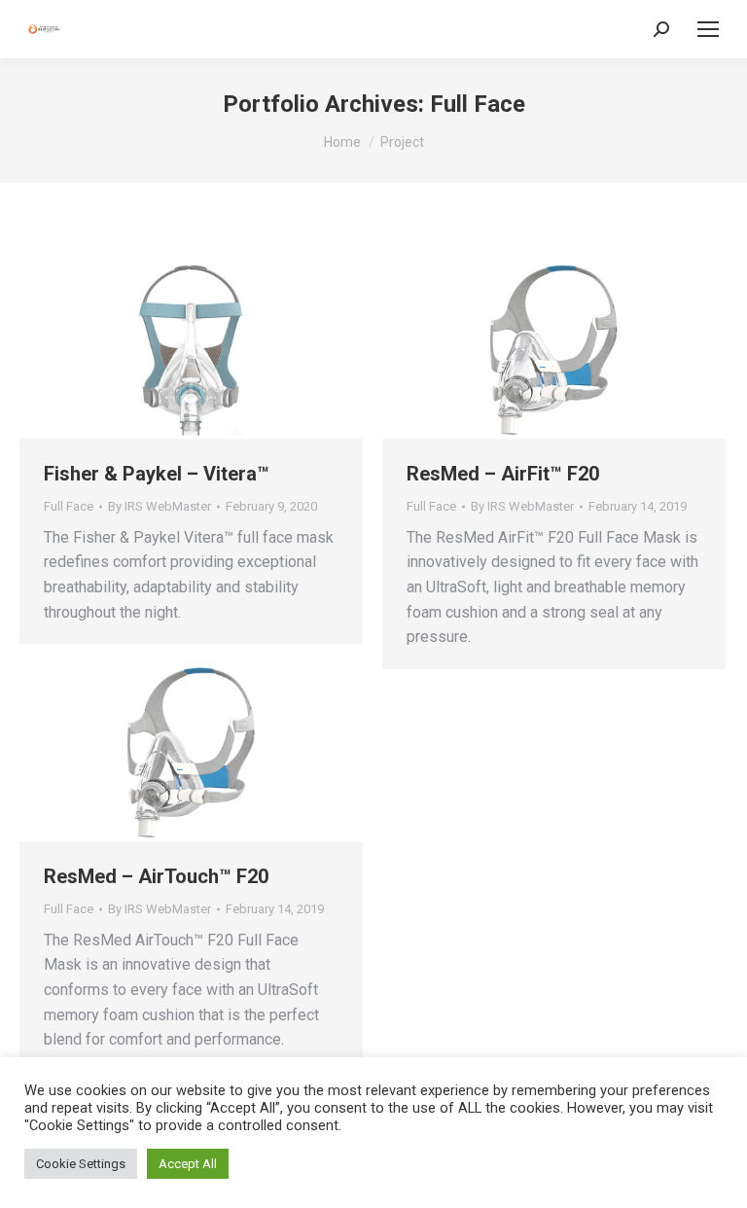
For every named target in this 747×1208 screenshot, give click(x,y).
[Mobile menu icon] (708, 29)
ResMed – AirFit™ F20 (503, 473)
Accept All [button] (188, 1163)
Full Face (68, 506)
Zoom (165, 350)
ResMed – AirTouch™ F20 (156, 876)
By (159, 506)
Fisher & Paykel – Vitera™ (156, 473)
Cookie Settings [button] (80, 1163)
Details (217, 350)
